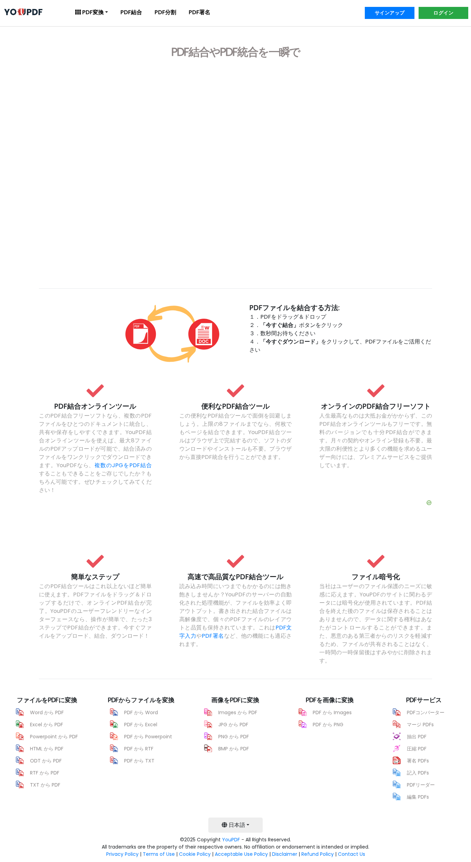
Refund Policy (317, 854)
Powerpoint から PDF (54, 736)
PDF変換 (92, 12)
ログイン (443, 13)
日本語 (236, 825)
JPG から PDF (233, 724)
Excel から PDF (46, 724)
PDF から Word (141, 712)
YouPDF (231, 839)
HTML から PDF (46, 748)
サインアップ (390, 13)
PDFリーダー (421, 784)
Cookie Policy (195, 854)
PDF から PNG (328, 724)
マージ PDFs (420, 724)
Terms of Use (159, 854)
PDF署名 (199, 12)
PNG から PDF (233, 736)
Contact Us (351, 854)
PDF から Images (332, 712)
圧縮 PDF (417, 748)
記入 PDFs (418, 772)
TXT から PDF (45, 784)
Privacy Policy (122, 854)
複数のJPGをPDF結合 (122, 465)
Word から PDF (47, 712)
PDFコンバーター (425, 712)
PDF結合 (131, 12)
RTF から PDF (44, 772)
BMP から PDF (233, 748)
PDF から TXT (139, 760)
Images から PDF (237, 712)
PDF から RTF (138, 748)
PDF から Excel (140, 724)
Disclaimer (284, 854)
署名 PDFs (418, 760)
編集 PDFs (418, 796)
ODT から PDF (46, 760)
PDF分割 (165, 12)
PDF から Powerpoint (148, 736)
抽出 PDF (417, 736)
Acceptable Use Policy (241, 854)
